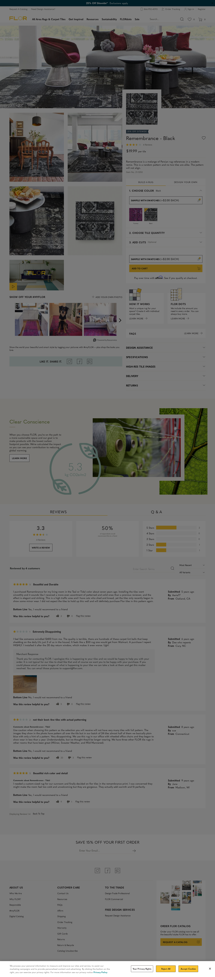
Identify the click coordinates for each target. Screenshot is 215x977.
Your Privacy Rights (142, 968)
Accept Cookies (188, 968)
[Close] (210, 968)
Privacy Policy (100, 972)
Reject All (165, 968)
